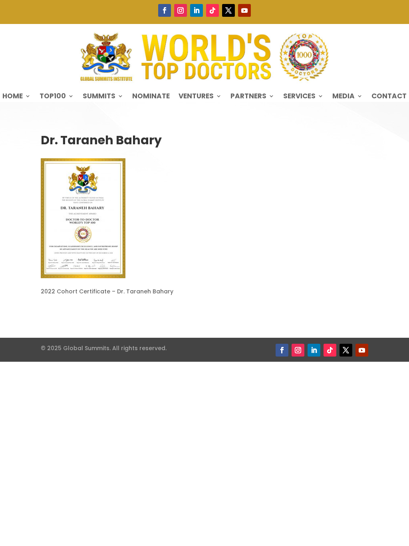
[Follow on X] (228, 10)
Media (343, 97)
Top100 (53, 97)
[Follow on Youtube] (244, 10)
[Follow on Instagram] (180, 10)
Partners (248, 97)
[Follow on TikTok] (212, 10)
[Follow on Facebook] (164, 10)
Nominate (151, 97)
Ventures (196, 97)
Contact (389, 97)
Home (12, 97)
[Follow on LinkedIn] (196, 10)
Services (299, 97)
